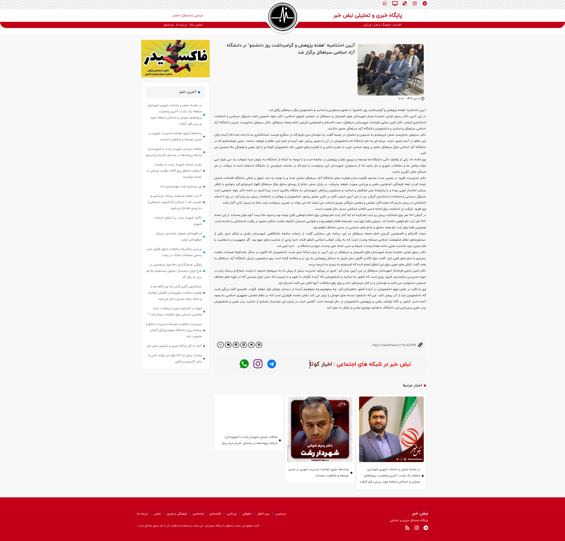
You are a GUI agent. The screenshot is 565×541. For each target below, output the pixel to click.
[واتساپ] (244, 364)
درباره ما (142, 514)
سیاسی (280, 514)
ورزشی (231, 514)
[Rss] (407, 527)
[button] (259, 345)
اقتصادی (215, 514)
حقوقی (246, 514)
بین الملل (263, 514)
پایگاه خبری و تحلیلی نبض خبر (367, 15)
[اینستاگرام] (258, 364)
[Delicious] (404, 3)
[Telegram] (424, 3)
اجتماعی (198, 514)
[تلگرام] (271, 364)
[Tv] (394, 3)
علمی (157, 514)
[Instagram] (414, 3)
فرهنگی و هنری (177, 514)
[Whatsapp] (384, 3)
